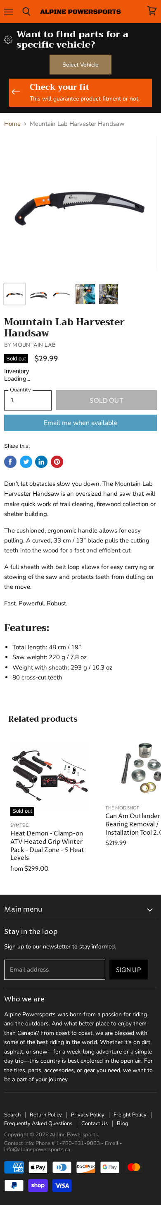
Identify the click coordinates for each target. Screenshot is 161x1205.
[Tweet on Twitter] (26, 462)
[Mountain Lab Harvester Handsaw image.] (80, 206)
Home (12, 123)
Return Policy (46, 1115)
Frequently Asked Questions (38, 1123)
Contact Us (94, 1123)
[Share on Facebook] (10, 462)
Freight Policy (130, 1115)
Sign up (128, 969)
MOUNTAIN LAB (34, 344)
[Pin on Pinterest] (57, 462)
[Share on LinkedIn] (41, 462)
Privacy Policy (87, 1115)
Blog (122, 1123)
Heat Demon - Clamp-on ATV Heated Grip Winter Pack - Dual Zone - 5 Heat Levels (47, 845)
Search (12, 1115)
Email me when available (81, 422)
